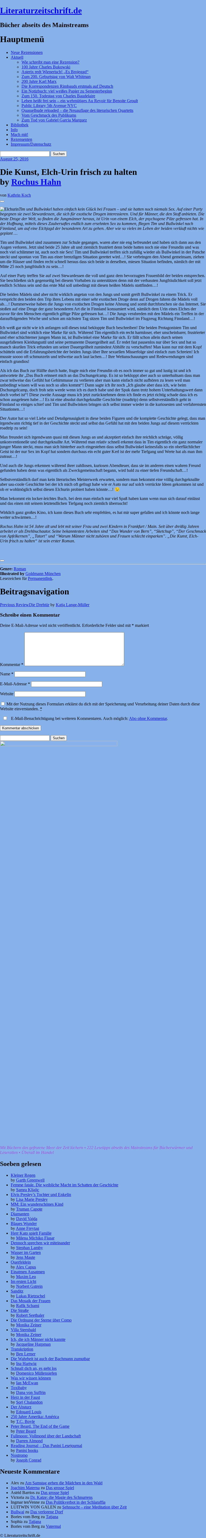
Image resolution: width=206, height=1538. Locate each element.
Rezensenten (21, 139)
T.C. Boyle (25, 1421)
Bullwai (17, 1512)
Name (6, 674)
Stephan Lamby (29, 1247)
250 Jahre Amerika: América (35, 1416)
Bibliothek (19, 125)
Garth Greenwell (30, 1180)
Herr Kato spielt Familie (31, 1233)
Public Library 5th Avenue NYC (49, 105)
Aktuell (17, 57)
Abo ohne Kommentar (148, 718)
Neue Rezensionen (27, 52)
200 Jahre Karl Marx (39, 81)
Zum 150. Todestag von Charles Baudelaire (58, 96)
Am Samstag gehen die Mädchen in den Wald (63, 1483)
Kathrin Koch (19, 195)
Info (14, 129)
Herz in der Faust (25, 1397)
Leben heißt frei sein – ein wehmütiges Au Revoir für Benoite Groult (79, 100)
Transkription (22, 1349)
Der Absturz (21, 1407)
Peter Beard (26, 1431)
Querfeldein (21, 1262)
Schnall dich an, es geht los (34, 1368)
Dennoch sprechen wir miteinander (40, 1243)
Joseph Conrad (28, 1460)
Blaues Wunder (24, 1223)
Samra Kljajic (27, 1189)
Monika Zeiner (28, 1325)
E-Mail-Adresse (15, 684)
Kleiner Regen (23, 1175)
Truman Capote (29, 1209)
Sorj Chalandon (29, 1402)
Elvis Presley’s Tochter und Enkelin (41, 1194)
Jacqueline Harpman (33, 1344)
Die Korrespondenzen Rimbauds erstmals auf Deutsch (67, 86)
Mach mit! (19, 134)
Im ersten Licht (23, 1281)
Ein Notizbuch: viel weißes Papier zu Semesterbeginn (66, 91)
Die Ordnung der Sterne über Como (41, 1320)
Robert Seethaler (30, 1315)
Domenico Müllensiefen (36, 1373)
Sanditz (17, 1291)
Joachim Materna (25, 1487)
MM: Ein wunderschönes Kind (37, 1204)
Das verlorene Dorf (46, 1512)
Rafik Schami (27, 1305)
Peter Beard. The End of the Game (40, 1426)
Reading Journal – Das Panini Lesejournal (46, 1445)
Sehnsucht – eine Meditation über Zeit (94, 1507)
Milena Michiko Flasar (35, 1238)
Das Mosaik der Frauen (30, 1300)
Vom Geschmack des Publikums (48, 115)
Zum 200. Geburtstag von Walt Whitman (56, 76)
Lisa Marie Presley (32, 1199)
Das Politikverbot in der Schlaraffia (75, 1502)
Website (6, 693)
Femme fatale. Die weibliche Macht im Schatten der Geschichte (64, 1185)
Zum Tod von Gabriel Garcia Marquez (54, 120)
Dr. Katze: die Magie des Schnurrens (61, 1497)
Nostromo (19, 1455)
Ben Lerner (25, 1354)
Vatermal (53, 1526)
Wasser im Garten (26, 1252)
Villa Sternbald (23, 1329)
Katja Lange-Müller (72, 604)
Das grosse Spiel (60, 1487)
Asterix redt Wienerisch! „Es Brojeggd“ (55, 71)
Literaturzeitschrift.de (41, 10)
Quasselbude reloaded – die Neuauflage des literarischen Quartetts (77, 110)
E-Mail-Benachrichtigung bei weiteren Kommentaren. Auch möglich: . (89, 718)
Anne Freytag (27, 1228)
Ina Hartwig (26, 1363)
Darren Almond (29, 1440)
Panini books (27, 1450)
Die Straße (20, 1310)
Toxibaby (19, 1387)
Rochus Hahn (36, 182)
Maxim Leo (26, 1276)
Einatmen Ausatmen (28, 1272)
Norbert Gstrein (29, 1286)
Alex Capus (26, 1267)
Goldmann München (43, 573)
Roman (20, 568)
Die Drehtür (24, 604)
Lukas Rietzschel (30, 1296)
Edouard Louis (28, 1412)
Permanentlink (40, 578)
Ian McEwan (27, 1383)
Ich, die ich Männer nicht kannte (38, 1339)
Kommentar (11, 664)
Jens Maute (25, 1257)
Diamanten (20, 1214)
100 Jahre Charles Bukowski (45, 67)
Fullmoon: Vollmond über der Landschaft (46, 1436)
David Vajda (26, 1218)
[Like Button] (2, 201)
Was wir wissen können (31, 1378)
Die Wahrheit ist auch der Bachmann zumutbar (50, 1358)
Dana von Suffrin (31, 1392)
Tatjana (52, 1516)
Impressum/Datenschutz (31, 144)
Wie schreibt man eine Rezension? (50, 62)
